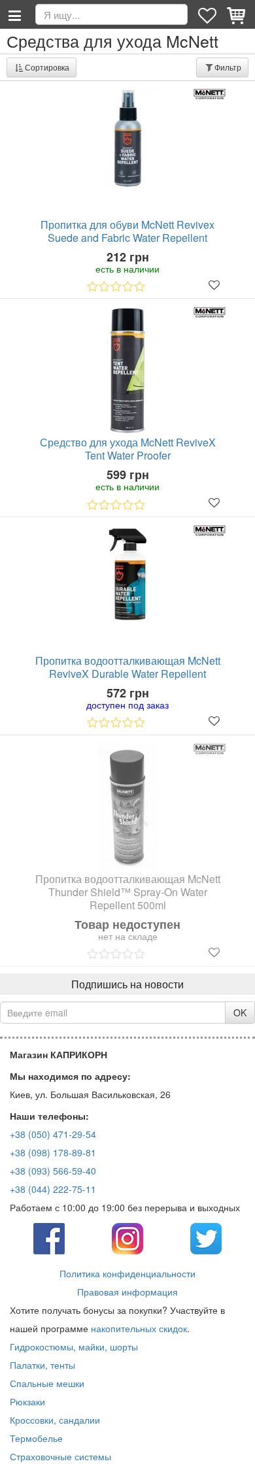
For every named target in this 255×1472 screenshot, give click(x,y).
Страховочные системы (60, 1456)
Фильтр (227, 67)
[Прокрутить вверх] (235, 1452)
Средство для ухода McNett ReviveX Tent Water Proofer (128, 449)
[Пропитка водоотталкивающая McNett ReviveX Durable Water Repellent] (127, 574)
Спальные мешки (47, 1383)
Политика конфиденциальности (128, 1273)
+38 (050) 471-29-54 (53, 1134)
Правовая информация (127, 1291)
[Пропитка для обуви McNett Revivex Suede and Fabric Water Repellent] (127, 138)
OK (239, 1012)
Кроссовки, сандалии (55, 1419)
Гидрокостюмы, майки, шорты (74, 1346)
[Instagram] (127, 1237)
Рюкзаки (27, 1401)
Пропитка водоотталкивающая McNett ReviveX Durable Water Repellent (127, 667)
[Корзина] (237, 14)
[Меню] (14, 14)
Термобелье (36, 1438)
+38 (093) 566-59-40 (53, 1170)
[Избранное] (208, 14)
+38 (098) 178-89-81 (53, 1152)
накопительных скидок (139, 1328)
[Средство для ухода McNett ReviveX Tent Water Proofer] (127, 370)
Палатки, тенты (42, 1364)
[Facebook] (49, 1237)
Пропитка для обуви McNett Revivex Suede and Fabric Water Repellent (127, 231)
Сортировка (47, 67)
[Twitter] (206, 1237)
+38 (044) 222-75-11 (53, 1189)
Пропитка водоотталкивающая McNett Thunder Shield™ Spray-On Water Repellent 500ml (127, 892)
